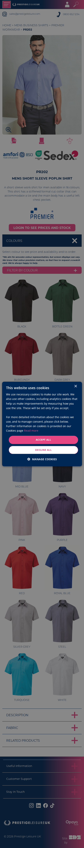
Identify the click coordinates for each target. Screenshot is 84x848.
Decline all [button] (43, 450)
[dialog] (42, 424)
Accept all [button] (43, 439)
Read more (31, 430)
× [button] (75, 386)
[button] (42, 459)
